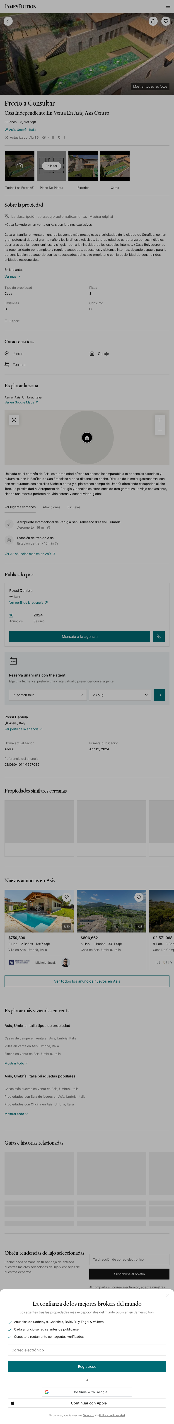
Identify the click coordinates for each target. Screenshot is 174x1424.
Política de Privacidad (112, 1415)
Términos (88, 1415)
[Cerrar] (167, 1295)
